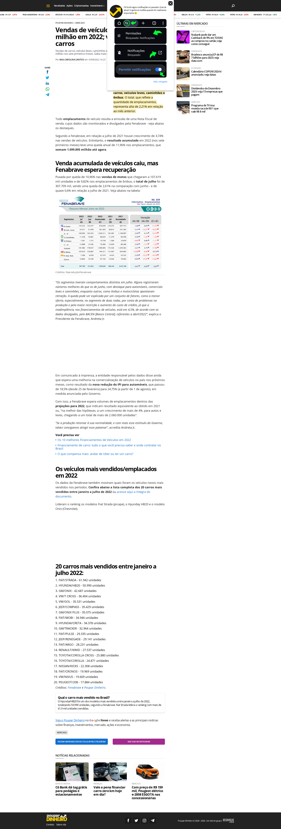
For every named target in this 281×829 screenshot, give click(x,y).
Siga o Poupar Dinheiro (70, 720)
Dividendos (196, 51)
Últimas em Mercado (192, 23)
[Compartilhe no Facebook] (47, 72)
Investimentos (97, 5)
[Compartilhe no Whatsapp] (47, 89)
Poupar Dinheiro (64, 22)
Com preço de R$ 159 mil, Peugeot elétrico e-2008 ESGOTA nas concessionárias (147, 793)
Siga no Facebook (128, 820)
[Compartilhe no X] (47, 78)
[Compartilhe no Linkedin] (47, 83)
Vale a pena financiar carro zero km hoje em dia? (109, 791)
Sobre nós (61, 824)
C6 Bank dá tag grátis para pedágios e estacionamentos (71, 791)
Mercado (80, 22)
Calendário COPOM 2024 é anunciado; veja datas (206, 73)
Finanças (98, 784)
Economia (196, 68)
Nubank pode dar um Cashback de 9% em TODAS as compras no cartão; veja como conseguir (207, 39)
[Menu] (48, 5)
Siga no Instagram (144, 820)
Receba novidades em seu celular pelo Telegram (81, 741)
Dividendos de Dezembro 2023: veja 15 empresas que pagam (206, 91)
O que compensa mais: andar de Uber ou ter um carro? (95, 453)
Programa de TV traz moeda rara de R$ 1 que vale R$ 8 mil (204, 108)
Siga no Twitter (136, 820)
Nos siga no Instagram (139, 741)
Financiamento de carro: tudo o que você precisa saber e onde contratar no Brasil (108, 447)
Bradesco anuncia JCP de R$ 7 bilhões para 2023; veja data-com (207, 57)
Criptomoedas (81, 5)
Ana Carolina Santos (71, 59)
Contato (50, 824)
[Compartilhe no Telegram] (47, 95)
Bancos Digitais (62, 784)
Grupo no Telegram (152, 820)
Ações (70, 5)
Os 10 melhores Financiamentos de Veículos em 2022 (94, 439)
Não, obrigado (160, 81)
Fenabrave (74, 687)
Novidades (59, 5)
